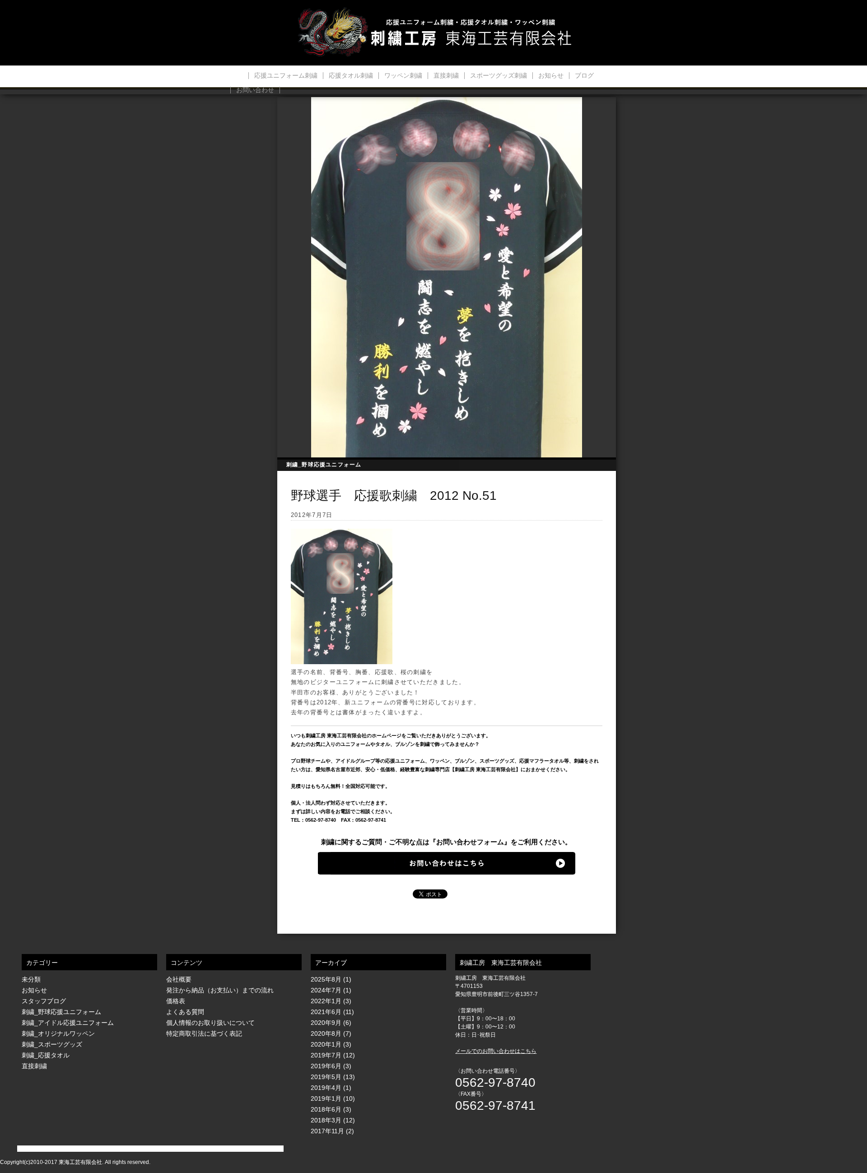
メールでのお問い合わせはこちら (495, 1051)
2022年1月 (326, 1001)
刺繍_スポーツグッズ (52, 1044)
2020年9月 (326, 1022)
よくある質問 (185, 1011)
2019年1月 (326, 1098)
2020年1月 (326, 1044)
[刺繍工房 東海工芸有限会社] (433, 32)
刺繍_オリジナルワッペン (58, 1033)
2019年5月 (326, 1076)
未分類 (31, 979)
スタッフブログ (44, 1001)
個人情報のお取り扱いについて (210, 1022)
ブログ (584, 75)
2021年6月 (326, 1011)
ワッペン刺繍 (403, 75)
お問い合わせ (255, 90)
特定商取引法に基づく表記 (204, 1033)
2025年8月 (326, 979)
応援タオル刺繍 (351, 75)
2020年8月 (326, 1033)
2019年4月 (326, 1087)
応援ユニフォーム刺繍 (285, 75)
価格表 (175, 1001)
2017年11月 (327, 1131)
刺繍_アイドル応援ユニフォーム (68, 1022)
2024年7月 (326, 990)
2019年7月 (326, 1055)
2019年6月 (326, 1066)
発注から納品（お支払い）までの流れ (220, 990)
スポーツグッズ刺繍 (498, 75)
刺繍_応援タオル (46, 1055)
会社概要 (178, 979)
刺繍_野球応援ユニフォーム (324, 464)
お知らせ (551, 75)
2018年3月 (326, 1120)
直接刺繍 (446, 75)
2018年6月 (326, 1109)
